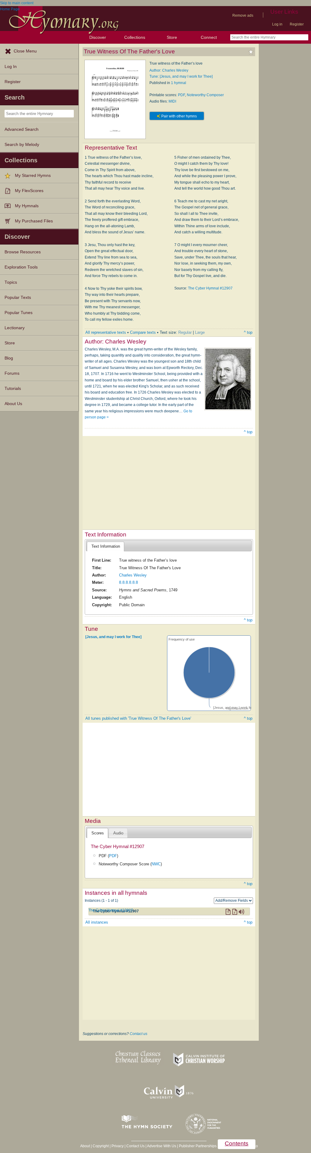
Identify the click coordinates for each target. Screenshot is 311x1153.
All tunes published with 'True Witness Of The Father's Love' (138, 718)
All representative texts (105, 332)
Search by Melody (22, 144)
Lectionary (15, 328)
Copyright (101, 1146)
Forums (12, 373)
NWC (156, 864)
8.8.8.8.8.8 (128, 582)
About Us (13, 403)
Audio (118, 833)
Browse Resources (23, 252)
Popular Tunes (18, 312)
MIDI (172, 101)
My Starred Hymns (33, 175)
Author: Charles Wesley (168, 70)
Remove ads (242, 15)
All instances (96, 922)
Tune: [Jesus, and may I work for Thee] (181, 76)
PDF (181, 95)
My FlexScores (29, 190)
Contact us (138, 1034)
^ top (248, 332)
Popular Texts (18, 297)
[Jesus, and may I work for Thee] (113, 636)
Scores (97, 833)
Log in (277, 24)
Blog (9, 358)
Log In (11, 66)
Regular (185, 332)
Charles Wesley (133, 575)
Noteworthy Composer (205, 95)
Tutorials (13, 388)
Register (297, 24)
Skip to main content (16, 3)
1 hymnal (178, 83)
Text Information (105, 546)
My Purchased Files (34, 221)
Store (172, 37)
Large (200, 332)
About (85, 1146)
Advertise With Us (161, 1146)
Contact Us (135, 1146)
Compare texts (143, 332)
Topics (11, 282)
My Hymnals (27, 206)
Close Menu (25, 51)
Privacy (117, 1146)
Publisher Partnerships (198, 1146)
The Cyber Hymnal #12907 (210, 288)
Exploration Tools (21, 267)
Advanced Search (22, 129)
